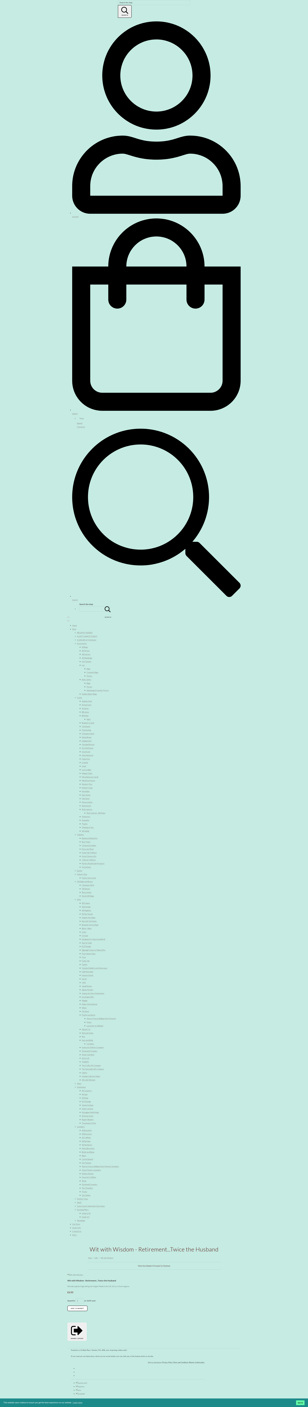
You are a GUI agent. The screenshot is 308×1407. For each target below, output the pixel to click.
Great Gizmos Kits (89, 856)
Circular (85, 936)
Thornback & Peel (89, 1123)
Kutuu (89, 1022)
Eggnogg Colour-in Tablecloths (93, 950)
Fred (84, 957)
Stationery (86, 817)
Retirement (86, 806)
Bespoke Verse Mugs (90, 925)
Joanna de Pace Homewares (93, 993)
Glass (79, 1083)
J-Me (84, 982)
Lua (83, 665)
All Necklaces (87, 1145)
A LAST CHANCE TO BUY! (87, 636)
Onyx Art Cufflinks (89, 1177)
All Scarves (86, 654)
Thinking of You (88, 827)
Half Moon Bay (87, 972)
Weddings (81, 1220)
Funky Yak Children (89, 853)
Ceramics (90, 1044)
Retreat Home (87, 1033)
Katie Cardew (87, 1109)
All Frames (86, 903)
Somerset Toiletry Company (93, 1047)
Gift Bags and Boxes (85, 881)
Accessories (82, 643)
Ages (89, 719)
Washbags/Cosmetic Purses (98, 690)
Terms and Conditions (180, 1362)
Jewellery (81, 1127)
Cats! (84, 932)
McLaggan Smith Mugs (90, 1112)
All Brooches (87, 1134)
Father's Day (82, 874)
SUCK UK (85, 1058)
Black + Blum (86, 928)
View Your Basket (145, 1266)
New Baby (86, 791)
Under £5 (85, 1217)
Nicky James (86, 679)
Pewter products (88, 1015)
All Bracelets (87, 1130)
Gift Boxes (86, 889)
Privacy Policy (167, 1362)
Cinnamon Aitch (88, 734)
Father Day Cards (89, 878)
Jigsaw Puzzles (87, 990)
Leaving (85, 762)
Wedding (85, 831)
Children (80, 835)
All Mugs (85, 1098)
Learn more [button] (77, 1403)
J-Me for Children (89, 860)
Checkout (81, 427)
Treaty (84, 1192)
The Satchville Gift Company (93, 1069)
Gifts (79, 899)
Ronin (84, 1181)
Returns (191, 1362)
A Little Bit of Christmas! (86, 640)
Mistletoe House (88, 780)
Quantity (71, 1301)
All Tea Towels (87, 914)
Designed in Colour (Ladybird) (93, 939)
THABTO (85, 1062)
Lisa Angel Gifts (88, 997)
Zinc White (86, 1195)
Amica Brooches (88, 1148)
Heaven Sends (87, 975)
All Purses (86, 651)
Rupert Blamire (88, 1119)
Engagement (87, 741)
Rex (83, 1037)
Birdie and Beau (88, 1152)
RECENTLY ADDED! (85, 633)
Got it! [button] (300, 1403)
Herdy (84, 979)
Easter (79, 871)
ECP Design (86, 946)
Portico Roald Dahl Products (93, 863)
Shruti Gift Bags (88, 896)
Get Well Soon (87, 748)
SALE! (79, 1202)
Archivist (85, 708)
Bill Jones (85, 712)
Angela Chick (87, 701)
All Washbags (87, 658)
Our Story (76, 1224)
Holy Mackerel (87, 755)
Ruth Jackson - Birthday (96, 813)
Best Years (86, 842)
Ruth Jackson (87, 809)
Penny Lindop (87, 802)
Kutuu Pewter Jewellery (91, 1170)
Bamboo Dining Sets (89, 838)
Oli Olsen (85, 1011)
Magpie (84, 1000)
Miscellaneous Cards (90, 777)
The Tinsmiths (87, 1188)
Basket (80, 423)
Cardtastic (86, 726)
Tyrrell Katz (86, 867)
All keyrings (86, 907)
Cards (79, 698)
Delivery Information (155, 1362)
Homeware (81, 1087)
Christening (86, 730)
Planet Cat (86, 1029)
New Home (86, 795)
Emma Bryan (86, 737)
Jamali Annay (87, 986)
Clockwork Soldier (89, 845)
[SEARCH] (108, 609)
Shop (74, 629)
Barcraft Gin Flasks (89, 921)
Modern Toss (87, 784)
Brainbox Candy (88, 723)
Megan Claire (87, 773)
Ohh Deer (86, 799)
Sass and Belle (87, 1040)
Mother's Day (87, 788)
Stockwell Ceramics (89, 1051)
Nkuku (84, 1008)
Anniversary (86, 705)
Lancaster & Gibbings (95, 1026)
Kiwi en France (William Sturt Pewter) (101, 1019)
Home (74, 625)
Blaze (84, 1156)
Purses (89, 676)
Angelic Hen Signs (88, 918)
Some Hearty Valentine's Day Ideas (91, 1206)
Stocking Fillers (83, 1210)
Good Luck (86, 752)
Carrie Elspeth (87, 1159)
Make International (89, 1004)
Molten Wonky (87, 1174)
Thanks (84, 824)
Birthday (85, 716)
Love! (84, 766)
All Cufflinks (86, 1138)
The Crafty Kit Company (91, 1065)
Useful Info (76, 1228)
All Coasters (87, 1091)
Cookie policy (200, 1362)
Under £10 (86, 1213)
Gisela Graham (87, 1105)
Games (84, 964)
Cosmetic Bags (92, 672)
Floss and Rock (88, 849)
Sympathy (85, 820)
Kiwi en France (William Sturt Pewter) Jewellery (100, 1166)
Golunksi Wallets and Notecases (94, 968)
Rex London (86, 892)
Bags (88, 669)
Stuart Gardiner (88, 1055)
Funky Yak (86, 961)
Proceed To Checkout (161, 1266)
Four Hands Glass (89, 954)
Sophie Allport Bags (89, 694)
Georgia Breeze (88, 744)
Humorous (86, 759)
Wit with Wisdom (88, 1080)
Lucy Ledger (86, 770)
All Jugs (84, 1094)
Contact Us (76, 1231)
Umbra (84, 1073)
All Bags (85, 647)
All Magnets (86, 910)
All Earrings (86, 1141)
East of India (87, 943)
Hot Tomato (86, 661)
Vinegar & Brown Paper (91, 1076)
